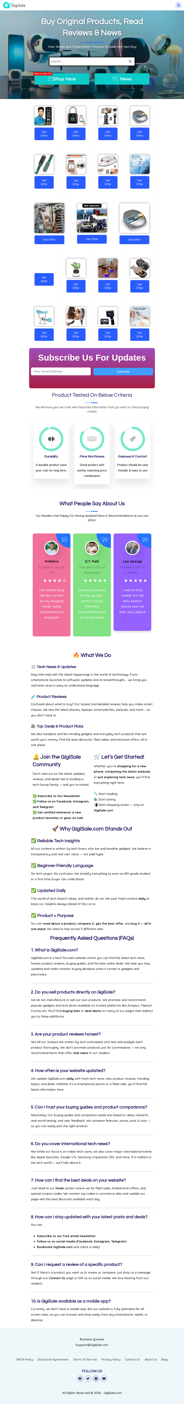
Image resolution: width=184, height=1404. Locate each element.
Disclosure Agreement (53, 1359)
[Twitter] (88, 1379)
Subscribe (123, 371)
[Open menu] (178, 5)
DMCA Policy (24, 1359)
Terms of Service (85, 1359)
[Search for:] (92, 61)
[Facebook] (80, 1379)
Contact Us (132, 1359)
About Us (151, 1359)
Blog (164, 1359)
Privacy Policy (111, 1359)
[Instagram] (96, 1379)
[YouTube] (104, 1379)
